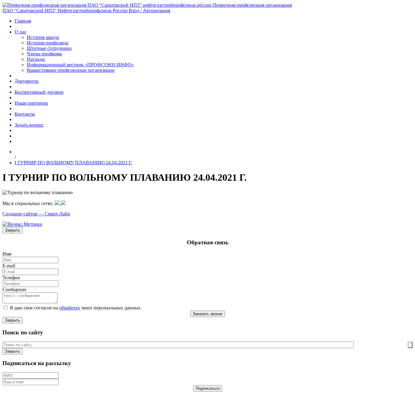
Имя (6, 253)
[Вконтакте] (63, 203)
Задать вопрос (29, 124)
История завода (43, 37)
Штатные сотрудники (49, 48)
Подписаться (208, 388)
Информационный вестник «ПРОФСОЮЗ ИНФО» (80, 64)
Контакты (25, 114)
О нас (20, 31)
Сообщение (14, 289)
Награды (36, 59)
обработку (70, 307)
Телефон (11, 277)
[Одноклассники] (58, 203)
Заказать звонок (207, 314)
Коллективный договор (39, 92)
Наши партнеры (31, 103)
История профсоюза (47, 42)
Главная (23, 20)
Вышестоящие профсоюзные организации (71, 70)
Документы (27, 81)
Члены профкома (44, 53)
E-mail (8, 265)
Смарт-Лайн (57, 213)
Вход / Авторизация (149, 10)
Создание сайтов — (23, 213)
